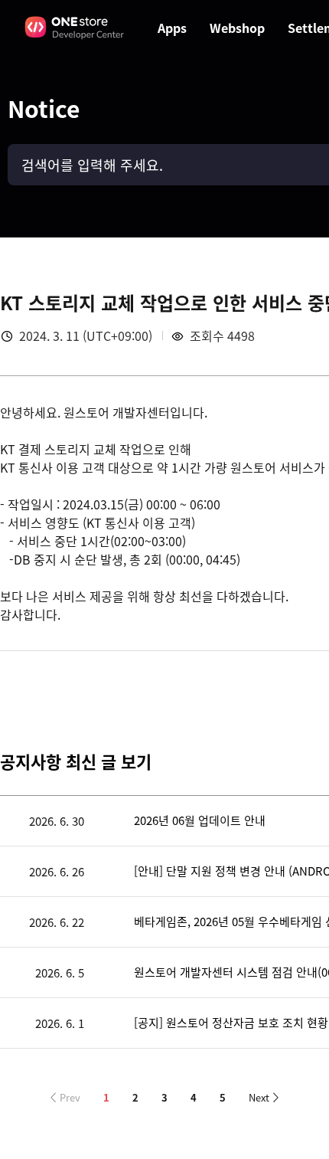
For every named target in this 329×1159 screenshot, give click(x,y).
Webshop (237, 27)
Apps (172, 27)
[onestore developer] (74, 27)
